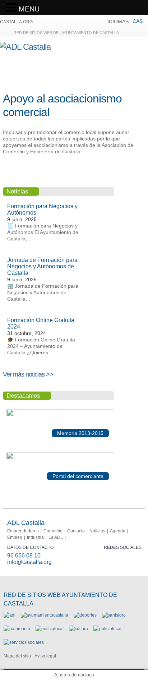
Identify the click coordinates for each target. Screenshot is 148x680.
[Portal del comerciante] (60, 457)
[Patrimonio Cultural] (17, 628)
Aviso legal (45, 656)
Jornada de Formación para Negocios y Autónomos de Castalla (42, 266)
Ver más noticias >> (28, 374)
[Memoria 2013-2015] (60, 414)
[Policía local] (50, 628)
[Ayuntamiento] (44, 615)
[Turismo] (107, 628)
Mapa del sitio (17, 656)
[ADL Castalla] (25, 47)
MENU (29, 9)
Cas (138, 21)
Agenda (117, 530)
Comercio (53, 530)
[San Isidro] (114, 615)
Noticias (97, 530)
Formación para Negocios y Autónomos (42, 209)
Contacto (76, 530)
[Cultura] (78, 628)
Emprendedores (23, 530)
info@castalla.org (29, 562)
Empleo (14, 537)
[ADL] (9, 615)
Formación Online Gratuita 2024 (40, 323)
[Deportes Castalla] (85, 615)
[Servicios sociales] (24, 642)
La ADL (55, 537)
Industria (35, 537)
